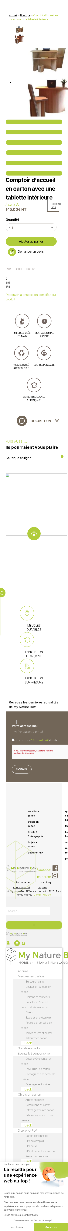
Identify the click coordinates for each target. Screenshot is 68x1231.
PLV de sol (31, 1146)
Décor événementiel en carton (36, 1061)
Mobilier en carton (34, 813)
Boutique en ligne (18, 458)
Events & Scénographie (35, 834)
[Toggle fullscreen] (34, 142)
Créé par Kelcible (42, 894)
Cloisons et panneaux (38, 997)
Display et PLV (35, 852)
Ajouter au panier (31, 241)
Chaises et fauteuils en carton (36, 989)
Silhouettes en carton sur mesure (37, 1118)
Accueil (13, 15)
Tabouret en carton (36, 1038)
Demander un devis (31, 251)
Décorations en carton (38, 1104)
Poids (8, 268)
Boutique (25, 15)
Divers (29, 1012)
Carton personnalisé (37, 1135)
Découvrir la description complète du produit (31, 297)
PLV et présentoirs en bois (40, 1151)
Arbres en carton (35, 1099)
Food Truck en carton (38, 1069)
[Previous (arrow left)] (34, 163)
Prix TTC (30, 268)
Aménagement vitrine (38, 1084)
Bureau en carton (35, 981)
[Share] (34, 132)
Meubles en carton (31, 976)
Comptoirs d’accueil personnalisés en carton (34, 1004)
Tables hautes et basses (39, 1033)
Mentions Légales (44, 885)
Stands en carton (33, 824)
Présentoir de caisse (37, 1156)
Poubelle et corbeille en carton (36, 1025)
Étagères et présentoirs (38, 1017)
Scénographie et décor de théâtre (38, 1076)
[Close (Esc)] (34, 122)
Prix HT (18, 268)
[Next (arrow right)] (34, 173)
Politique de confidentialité (40, 740)
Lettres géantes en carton (40, 1110)
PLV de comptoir (35, 1140)
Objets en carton (33, 844)
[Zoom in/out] (34, 152)
